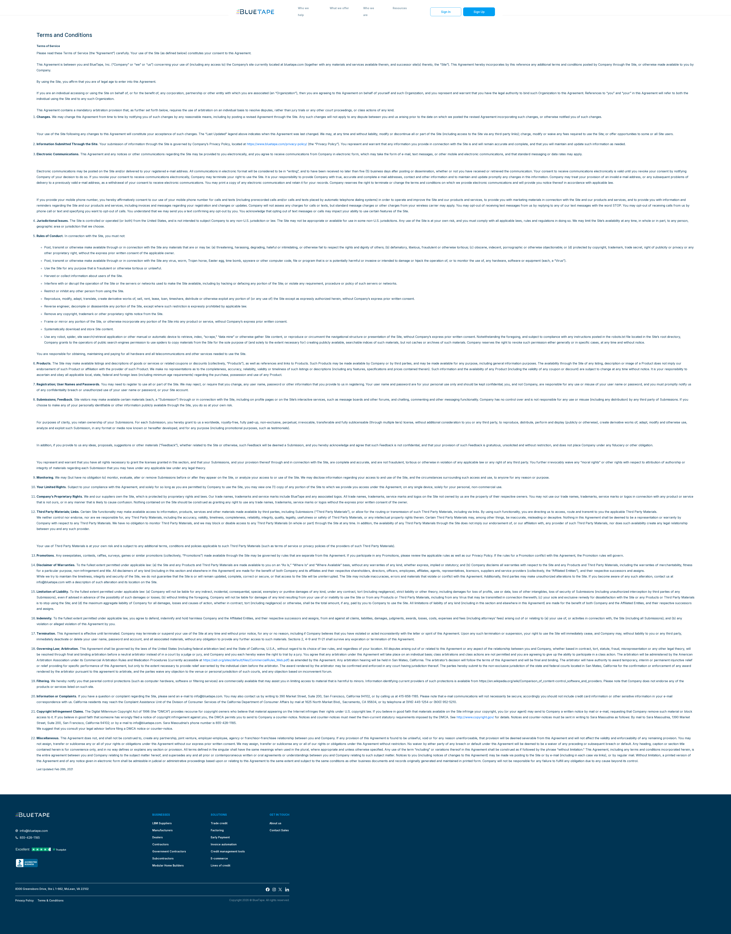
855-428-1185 (30, 837)
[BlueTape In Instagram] (274, 889)
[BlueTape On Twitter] (280, 889)
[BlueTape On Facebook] (267, 889)
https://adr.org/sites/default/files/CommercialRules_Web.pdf (245, 660)
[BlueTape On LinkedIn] (287, 889)
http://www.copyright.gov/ (475, 717)
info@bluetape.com (34, 831)
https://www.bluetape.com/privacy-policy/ (277, 144)
